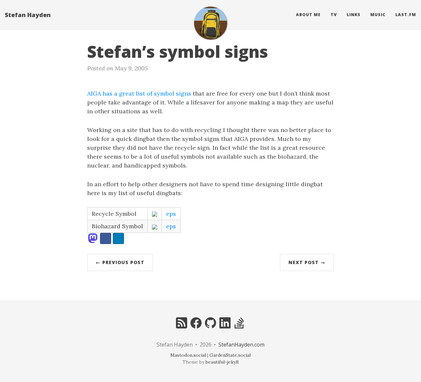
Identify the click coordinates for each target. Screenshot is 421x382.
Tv (334, 14)
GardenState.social (230, 355)
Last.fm (405, 14)
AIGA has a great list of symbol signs (139, 93)
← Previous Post (120, 262)
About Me (308, 14)
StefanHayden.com (241, 344)
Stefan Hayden (28, 15)
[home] (210, 23)
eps (171, 213)
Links (353, 14)
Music (377, 14)
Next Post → (306, 262)
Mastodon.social (188, 355)
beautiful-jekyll (222, 362)
